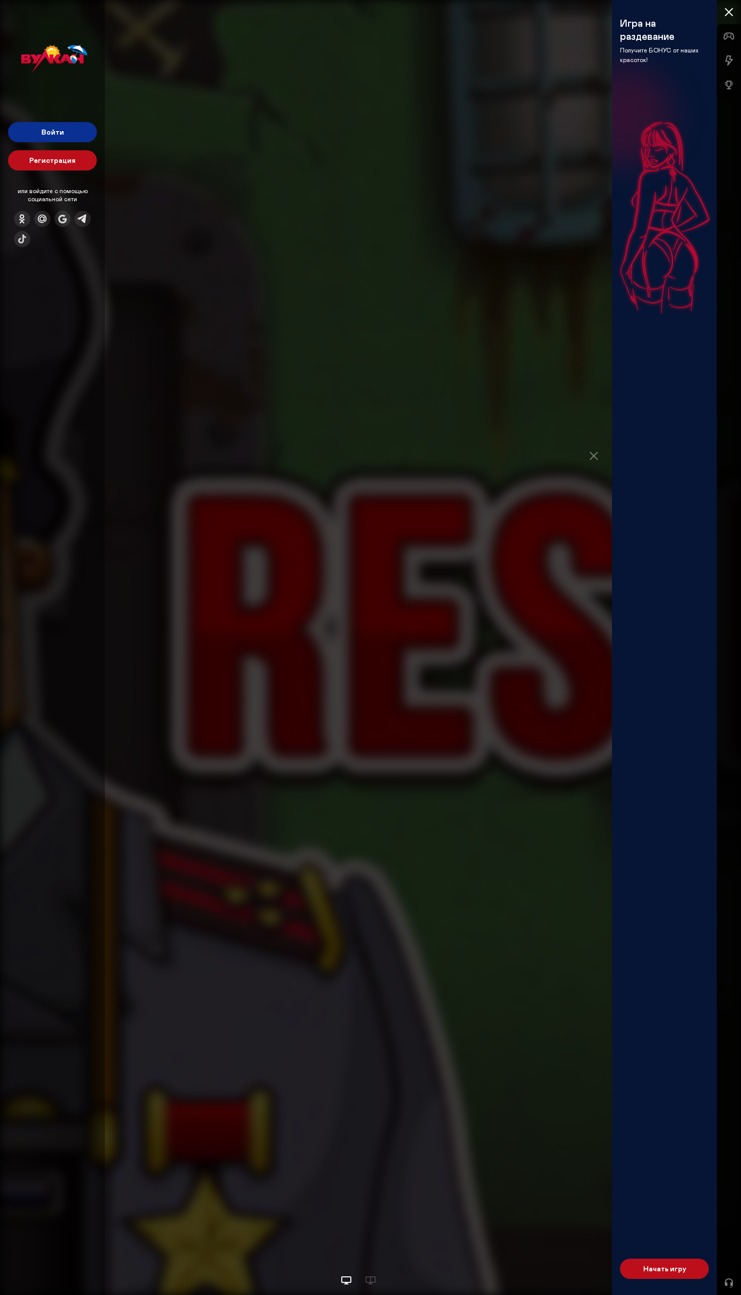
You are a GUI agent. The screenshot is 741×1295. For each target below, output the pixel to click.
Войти (52, 132)
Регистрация (52, 160)
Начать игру (664, 1268)
